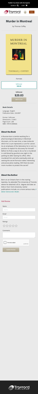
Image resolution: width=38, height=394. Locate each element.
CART (23, 6)
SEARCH (13, 6)
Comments (6, 230)
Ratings (5, 222)
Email (4, 214)
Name (5, 206)
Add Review (5, 201)
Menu (31, 12)
